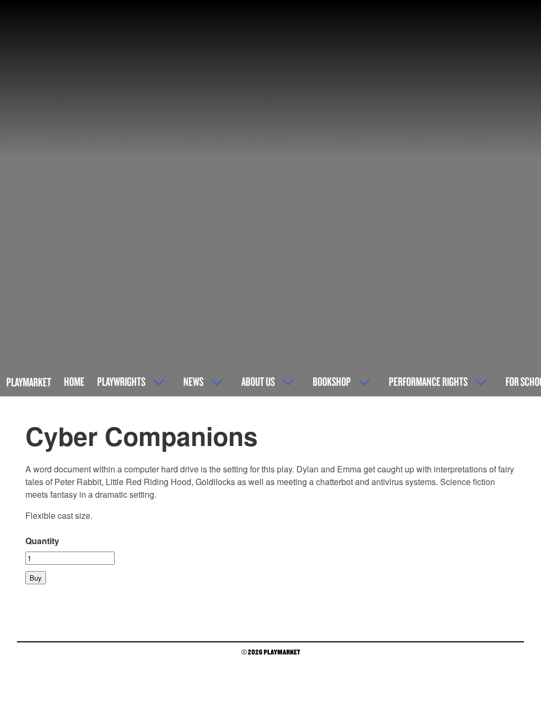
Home (74, 381)
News (193, 381)
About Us (258, 381)
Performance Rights (428, 381)
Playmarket (28, 382)
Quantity (42, 541)
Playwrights (121, 381)
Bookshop (332, 381)
